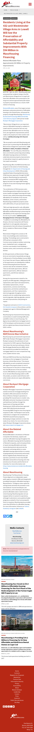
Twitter (26, 506)
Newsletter (17, 677)
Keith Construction (24, 305)
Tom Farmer (17, 533)
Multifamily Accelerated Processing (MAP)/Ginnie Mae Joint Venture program (16, 116)
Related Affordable (8, 108)
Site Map (17, 702)
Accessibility (17, 685)
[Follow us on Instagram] (8, 706)
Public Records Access (17, 700)
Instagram (12, 508)
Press (17, 696)
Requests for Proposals (17, 675)
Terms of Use (17, 679)
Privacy (17, 683)
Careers (17, 694)
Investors (17, 698)
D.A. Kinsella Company (9, 307)
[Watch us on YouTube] (13, 706)
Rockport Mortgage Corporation (13, 121)
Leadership (17, 692)
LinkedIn (21, 508)
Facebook (6, 508)
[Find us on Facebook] (6, 706)
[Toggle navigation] (30, 4)
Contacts (17, 673)
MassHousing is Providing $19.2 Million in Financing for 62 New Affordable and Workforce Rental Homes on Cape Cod (15, 641)
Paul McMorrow (17, 531)
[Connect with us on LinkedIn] (4, 706)
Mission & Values (17, 690)
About (17, 688)
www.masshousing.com (17, 543)
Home (17, 671)
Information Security (17, 681)
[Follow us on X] (11, 706)
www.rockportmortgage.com (14, 425)
